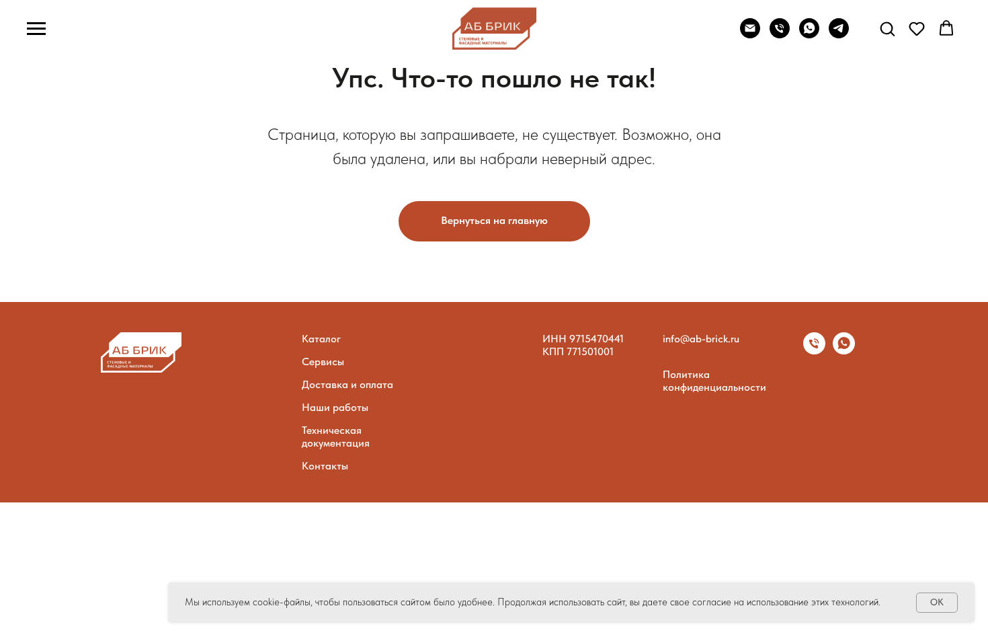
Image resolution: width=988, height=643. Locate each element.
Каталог (321, 338)
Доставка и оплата (347, 384)
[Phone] (780, 34)
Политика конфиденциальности (714, 380)
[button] (887, 28)
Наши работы (335, 407)
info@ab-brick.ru (701, 338)
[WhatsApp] (809, 34)
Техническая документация (336, 436)
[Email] (750, 34)
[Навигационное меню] (36, 29)
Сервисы (323, 361)
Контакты (325, 465)
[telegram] (839, 34)
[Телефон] (814, 350)
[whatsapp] (844, 350)
